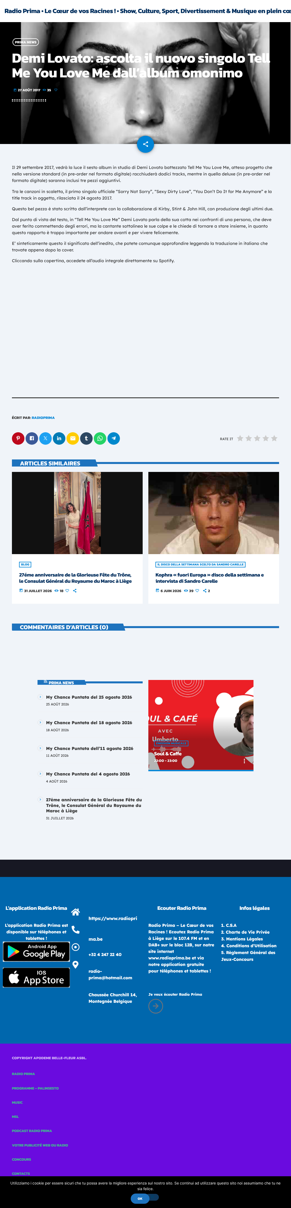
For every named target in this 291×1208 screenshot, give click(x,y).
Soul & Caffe (168, 754)
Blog (25, 564)
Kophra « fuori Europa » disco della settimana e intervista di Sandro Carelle (209, 578)
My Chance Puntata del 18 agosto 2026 (89, 722)
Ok (140, 1198)
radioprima (43, 418)
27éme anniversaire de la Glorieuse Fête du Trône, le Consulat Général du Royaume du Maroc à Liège (75, 578)
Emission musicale (171, 743)
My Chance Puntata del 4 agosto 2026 (88, 774)
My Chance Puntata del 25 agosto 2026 (89, 697)
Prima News (26, 42)
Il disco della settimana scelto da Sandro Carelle (200, 564)
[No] (152, 1197)
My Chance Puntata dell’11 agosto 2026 (89, 748)
